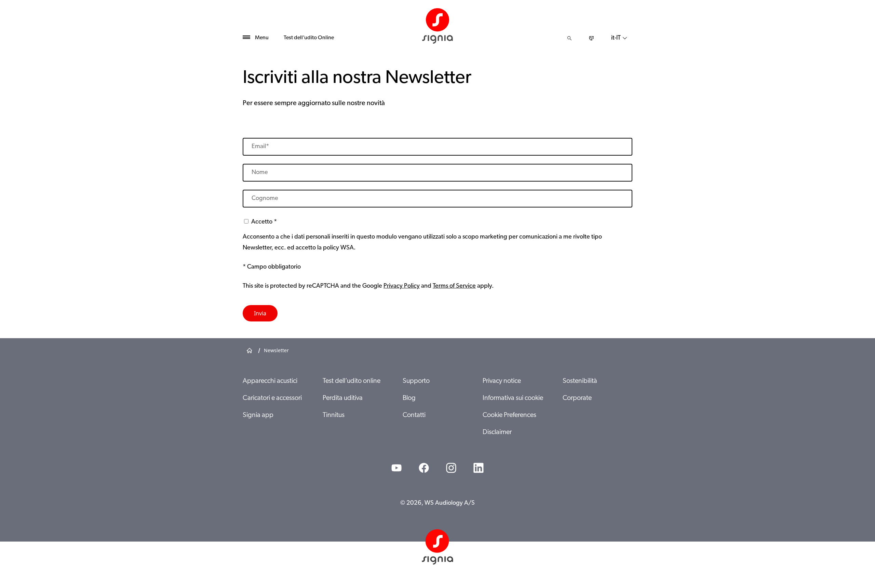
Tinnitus (334, 415)
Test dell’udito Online (309, 38)
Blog (409, 398)
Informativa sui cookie (513, 398)
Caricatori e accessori (272, 398)
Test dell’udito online (351, 381)
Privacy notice (502, 381)
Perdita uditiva (343, 398)
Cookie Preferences (509, 415)
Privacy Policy (401, 286)
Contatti (414, 415)
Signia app (258, 415)
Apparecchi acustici (270, 381)
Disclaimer (497, 432)
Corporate (577, 398)
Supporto (416, 381)
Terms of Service (454, 286)
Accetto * (264, 222)
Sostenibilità (580, 381)
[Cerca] (569, 38)
